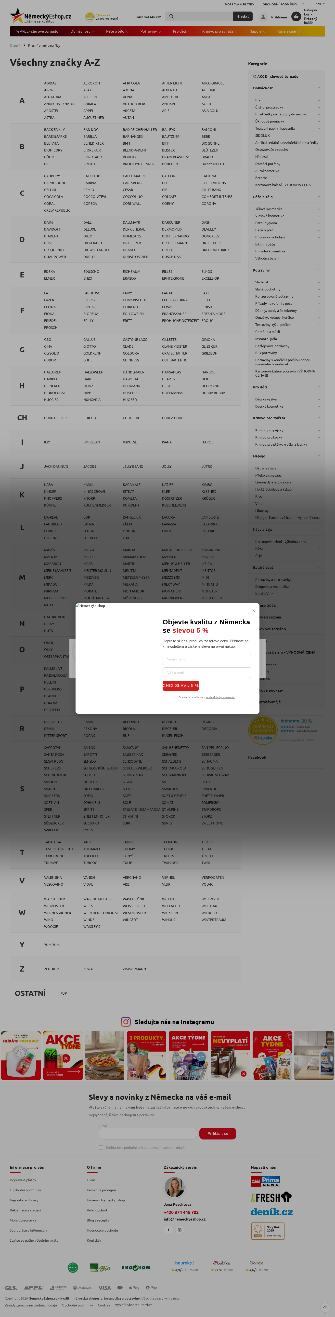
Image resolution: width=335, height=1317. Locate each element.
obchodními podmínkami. (220, 697)
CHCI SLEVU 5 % (181, 685)
